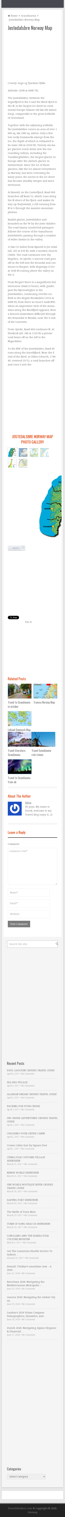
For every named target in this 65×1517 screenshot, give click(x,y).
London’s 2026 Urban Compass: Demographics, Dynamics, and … (27, 1314)
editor (28, 803)
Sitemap (32, 1512)
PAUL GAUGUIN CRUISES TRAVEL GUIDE (31, 1070)
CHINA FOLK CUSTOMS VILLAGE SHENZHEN (26, 1159)
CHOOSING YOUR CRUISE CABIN (26, 1133)
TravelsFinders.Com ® (21, 1508)
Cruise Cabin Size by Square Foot (27, 1145)
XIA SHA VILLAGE (17, 1082)
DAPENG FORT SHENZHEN (22, 1200)
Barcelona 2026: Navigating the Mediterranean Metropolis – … (26, 1283)
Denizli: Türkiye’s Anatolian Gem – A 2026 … (29, 1268)
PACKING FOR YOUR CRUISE (23, 1106)
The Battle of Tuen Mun (21, 1211)
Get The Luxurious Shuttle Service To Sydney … (29, 1253)
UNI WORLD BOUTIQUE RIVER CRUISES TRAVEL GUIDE (30, 1186)
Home (14, 15)
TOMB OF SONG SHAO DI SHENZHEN (28, 1223)
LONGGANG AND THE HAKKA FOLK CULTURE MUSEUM (28, 1237)
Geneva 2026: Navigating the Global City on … (31, 1299)
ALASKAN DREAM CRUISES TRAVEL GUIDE (32, 1094)
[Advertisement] (32, 56)
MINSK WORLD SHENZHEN (23, 1172)
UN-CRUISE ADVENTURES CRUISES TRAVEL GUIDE (32, 1120)
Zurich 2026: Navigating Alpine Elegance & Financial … (31, 1330)
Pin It (28, 622)
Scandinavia (28, 15)
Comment (13, 844)
